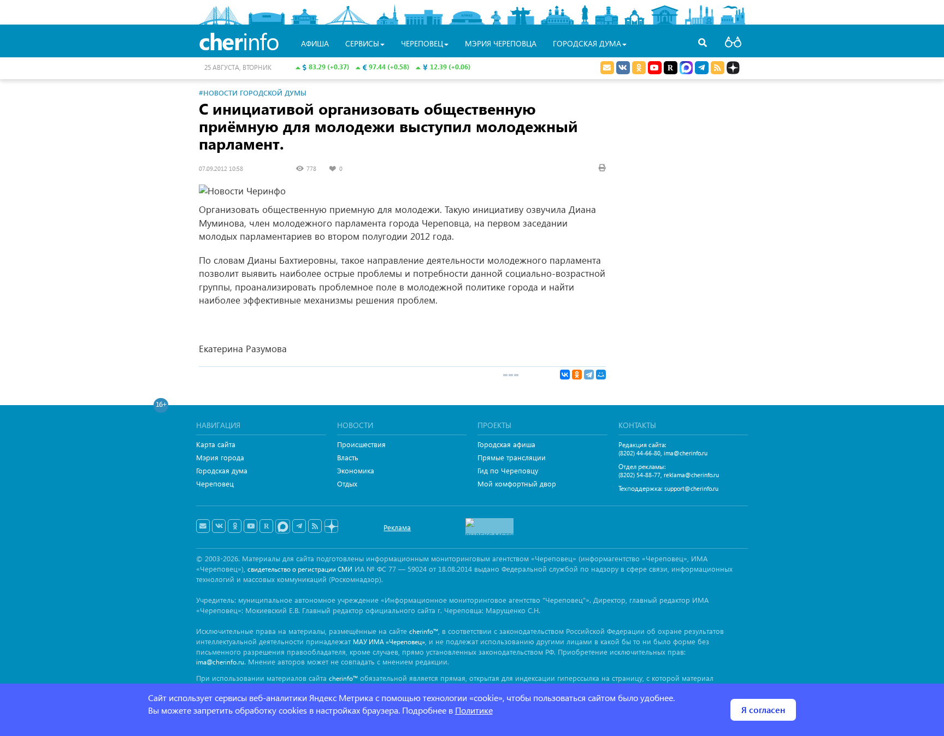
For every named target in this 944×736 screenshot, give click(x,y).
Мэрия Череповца (500, 43)
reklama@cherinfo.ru (691, 474)
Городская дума (221, 470)
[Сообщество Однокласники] (639, 67)
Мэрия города (220, 457)
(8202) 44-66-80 (639, 452)
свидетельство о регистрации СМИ (299, 569)
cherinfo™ (423, 631)
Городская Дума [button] (587, 43)
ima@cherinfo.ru (685, 452)
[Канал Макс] (686, 68)
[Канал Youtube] (655, 67)
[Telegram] (589, 374)
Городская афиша (506, 444)
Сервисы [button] (362, 43)
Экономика (355, 470)
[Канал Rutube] (670, 67)
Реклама (397, 527)
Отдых (347, 483)
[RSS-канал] (315, 526)
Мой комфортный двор (516, 483)
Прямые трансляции (511, 457)
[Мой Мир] (601, 374)
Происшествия (361, 444)
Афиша (315, 43)
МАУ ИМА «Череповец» (389, 642)
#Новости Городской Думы (252, 92)
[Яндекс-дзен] (331, 526)
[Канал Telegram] (299, 526)
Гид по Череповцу (507, 470)
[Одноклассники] (577, 374)
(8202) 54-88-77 (639, 474)
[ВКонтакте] (565, 374)
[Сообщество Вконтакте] (219, 526)
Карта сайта (215, 444)
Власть (347, 457)
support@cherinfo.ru (691, 488)
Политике (474, 710)
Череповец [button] (422, 43)
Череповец (215, 483)
